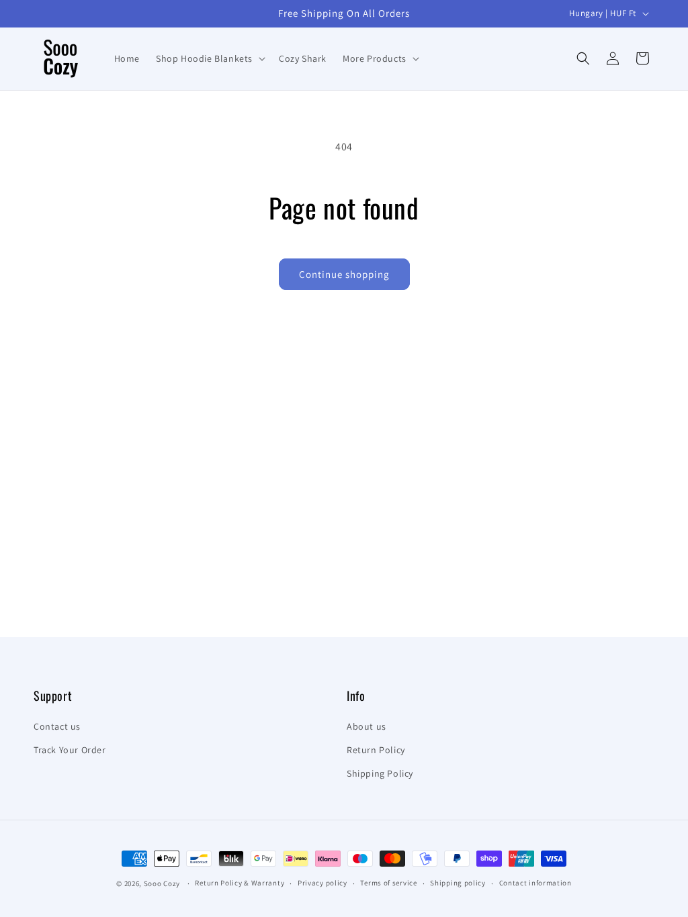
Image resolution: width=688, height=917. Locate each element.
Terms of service (388, 882)
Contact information (535, 882)
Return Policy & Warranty (239, 882)
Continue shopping (344, 274)
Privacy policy (322, 882)
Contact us (57, 726)
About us (366, 726)
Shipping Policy (380, 773)
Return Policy (376, 750)
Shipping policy (458, 882)
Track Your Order (70, 750)
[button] (209, 58)
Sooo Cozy (162, 883)
